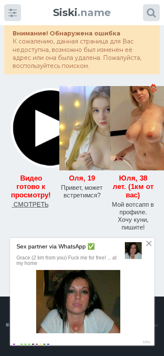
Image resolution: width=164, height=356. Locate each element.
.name (82, 12)
